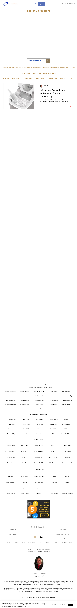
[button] (72, 79)
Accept (70, 605)
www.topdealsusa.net (34, 549)
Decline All (62, 605)
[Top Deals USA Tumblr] (74, 4)
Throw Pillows (40, 78)
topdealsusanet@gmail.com (41, 575)
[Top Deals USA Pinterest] (60, 4)
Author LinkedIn (39, 577)
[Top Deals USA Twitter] (63, 4)
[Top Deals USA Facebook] (65, 4)
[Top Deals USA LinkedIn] (67, 4)
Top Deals (15, 78)
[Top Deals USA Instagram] (72, 4)
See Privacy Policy (25, 606)
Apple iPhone (52, 78)
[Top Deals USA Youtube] (70, 4)
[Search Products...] (48, 61)
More (61, 78)
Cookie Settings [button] (54, 605)
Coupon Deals (27, 78)
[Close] (75, 605)
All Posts (6, 78)
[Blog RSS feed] (35, 537)
